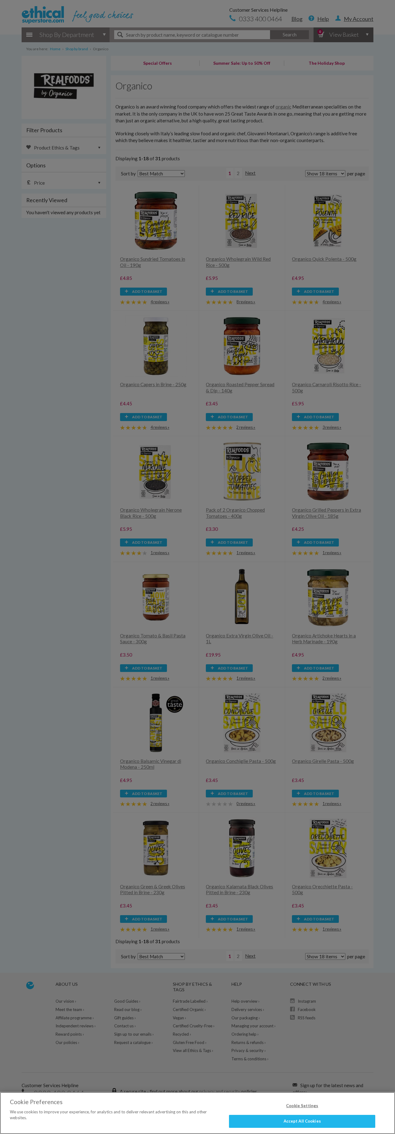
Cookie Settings (302, 1105)
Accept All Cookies (302, 1121)
